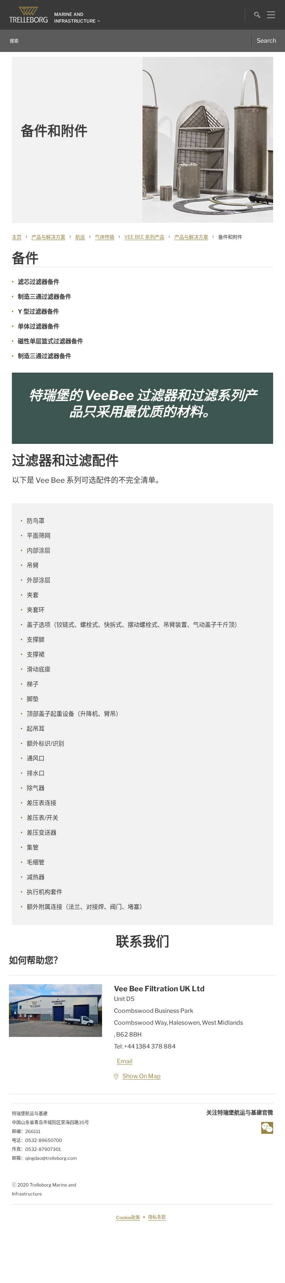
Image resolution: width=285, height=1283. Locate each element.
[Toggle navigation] (268, 15)
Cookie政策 (128, 1217)
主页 (17, 237)
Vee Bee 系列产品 (144, 237)
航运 (80, 237)
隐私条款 (157, 1217)
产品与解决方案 (48, 237)
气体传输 (104, 237)
